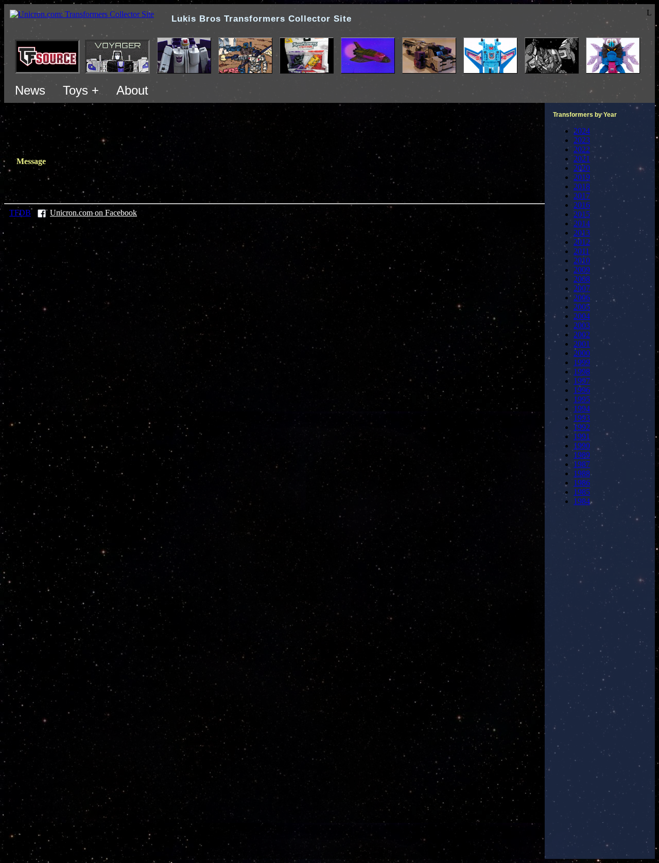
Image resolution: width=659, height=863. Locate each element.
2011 (581, 251)
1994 (582, 408)
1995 (582, 399)
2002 (582, 334)
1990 (582, 445)
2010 (582, 260)
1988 (582, 473)
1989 (582, 455)
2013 (582, 232)
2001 (582, 343)
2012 (582, 242)
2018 (582, 186)
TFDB (20, 212)
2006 (582, 297)
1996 (582, 390)
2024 (582, 131)
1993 (582, 417)
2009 (582, 269)
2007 (582, 288)
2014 (582, 223)
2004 (582, 316)
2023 (582, 140)
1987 (582, 464)
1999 (582, 362)
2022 (582, 149)
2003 (582, 325)
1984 (582, 501)
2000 (582, 353)
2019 (582, 177)
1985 (582, 492)
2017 (582, 195)
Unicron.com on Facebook (93, 212)
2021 (582, 158)
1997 (582, 380)
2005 (582, 306)
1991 (582, 436)
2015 (582, 214)
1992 (582, 427)
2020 (582, 168)
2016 (582, 205)
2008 (582, 279)
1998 (582, 371)
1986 (582, 482)
